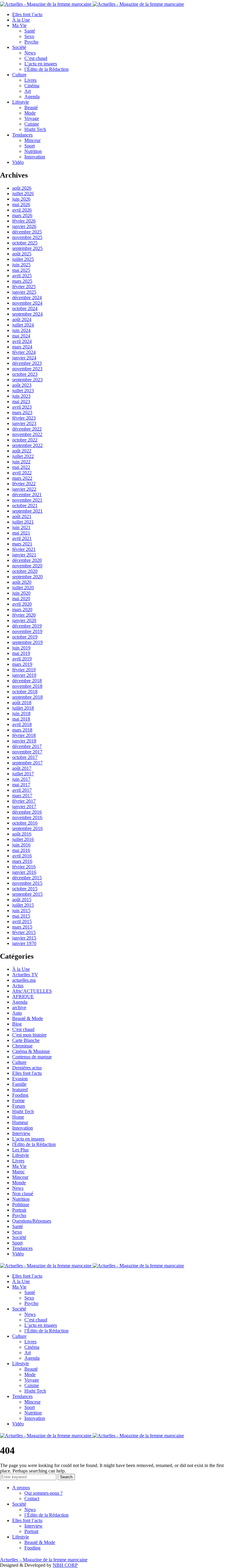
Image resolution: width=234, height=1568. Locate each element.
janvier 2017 (24, 806)
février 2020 (24, 615)
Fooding (20, 1095)
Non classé (22, 1193)
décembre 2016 (27, 812)
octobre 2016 (24, 823)
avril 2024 (22, 341)
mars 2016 (22, 861)
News (30, 52)
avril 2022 (22, 472)
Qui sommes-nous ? (43, 1493)
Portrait (19, 1210)
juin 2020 (21, 593)
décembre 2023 (27, 363)
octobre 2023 (24, 374)
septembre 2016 (27, 828)
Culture (19, 74)
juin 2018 (21, 713)
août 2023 (21, 385)
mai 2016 (21, 850)
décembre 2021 (27, 494)
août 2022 (21, 450)
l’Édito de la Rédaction (46, 69)
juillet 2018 (23, 708)
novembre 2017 (27, 751)
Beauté (31, 107)
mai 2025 (21, 270)
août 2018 (21, 702)
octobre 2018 (24, 691)
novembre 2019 (27, 631)
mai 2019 (21, 653)
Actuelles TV (25, 974)
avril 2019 (22, 658)
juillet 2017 (23, 773)
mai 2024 (21, 335)
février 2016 (24, 866)
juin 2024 (21, 330)
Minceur (32, 140)
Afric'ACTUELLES (32, 991)
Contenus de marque (32, 1056)
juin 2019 (21, 647)
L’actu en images (40, 63)
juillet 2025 (23, 259)
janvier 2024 (24, 357)
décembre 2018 (27, 680)
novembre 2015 (27, 883)
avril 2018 (22, 724)
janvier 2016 (24, 872)
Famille (19, 1084)
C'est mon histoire (29, 1034)
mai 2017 (21, 784)
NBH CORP (65, 1565)
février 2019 (24, 669)
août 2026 (21, 188)
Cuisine (31, 123)
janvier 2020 (24, 620)
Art (27, 91)
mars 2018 (22, 729)
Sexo (29, 36)
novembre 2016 (27, 817)
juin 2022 (21, 461)
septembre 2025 (27, 248)
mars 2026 (22, 215)
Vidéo (18, 162)
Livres (30, 80)
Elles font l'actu (27, 1073)
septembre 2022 (27, 445)
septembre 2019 (27, 642)
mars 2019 (22, 664)
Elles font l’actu (27, 14)
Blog (17, 1023)
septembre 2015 (27, 894)
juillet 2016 (23, 839)
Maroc (18, 1171)
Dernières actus (27, 1067)
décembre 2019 (27, 625)
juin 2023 (21, 396)
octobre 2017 (24, 757)
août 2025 (21, 253)
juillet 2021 (23, 521)
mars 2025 (22, 281)
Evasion (20, 1078)
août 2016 (21, 833)
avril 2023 (22, 407)
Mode (30, 113)
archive (19, 1007)
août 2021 (21, 516)
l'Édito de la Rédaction (34, 1144)
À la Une (21, 19)
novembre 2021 (27, 500)
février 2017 (24, 801)
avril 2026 (22, 210)
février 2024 (24, 352)
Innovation (34, 156)
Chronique (22, 1045)
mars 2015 (22, 926)
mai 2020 (21, 598)
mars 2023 (22, 412)
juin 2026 (21, 199)
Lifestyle (20, 102)
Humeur (20, 1122)
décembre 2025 (27, 231)
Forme (18, 1100)
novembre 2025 (27, 237)
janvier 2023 (24, 423)
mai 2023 (21, 401)
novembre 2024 (27, 303)
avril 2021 (22, 538)
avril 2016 (22, 855)
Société (19, 47)
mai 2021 (21, 532)
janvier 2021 (24, 554)
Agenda (32, 96)
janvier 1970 (24, 943)
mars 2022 (22, 478)
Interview (21, 1133)
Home (18, 1117)
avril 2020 (22, 604)
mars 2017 (22, 795)
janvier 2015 (24, 937)
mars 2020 (22, 609)
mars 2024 (22, 346)
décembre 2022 (27, 428)
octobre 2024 (24, 308)
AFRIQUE (23, 996)
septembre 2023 (27, 379)
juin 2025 (21, 264)
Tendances (22, 134)
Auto (17, 1013)
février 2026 (24, 220)
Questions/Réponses (31, 1221)
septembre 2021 (27, 511)
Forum (18, 1106)
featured (20, 1089)
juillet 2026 (23, 193)
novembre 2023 (27, 368)
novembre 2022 (27, 434)
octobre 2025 (24, 242)
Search (66, 1477)
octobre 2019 (24, 636)
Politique (20, 1204)
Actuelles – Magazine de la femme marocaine (43, 1559)
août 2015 (21, 899)
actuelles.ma (24, 980)
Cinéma (31, 85)
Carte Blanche (26, 1040)
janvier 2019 (24, 675)
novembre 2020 (27, 565)
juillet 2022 (23, 456)
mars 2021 (22, 543)
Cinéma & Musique (31, 1051)
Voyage (31, 118)
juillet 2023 (23, 390)
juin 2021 (21, 527)
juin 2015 (21, 910)
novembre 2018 (27, 686)
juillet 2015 (23, 905)
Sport (29, 145)
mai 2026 (21, 204)
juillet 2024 (23, 324)
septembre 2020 (27, 576)
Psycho (31, 41)
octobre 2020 (24, 571)
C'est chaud (23, 1029)
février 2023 (24, 418)
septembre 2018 (27, 697)
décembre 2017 (27, 746)
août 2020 (21, 582)
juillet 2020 (23, 587)
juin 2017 (21, 779)
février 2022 (24, 483)
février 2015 (24, 932)
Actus (17, 985)
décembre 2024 (27, 297)
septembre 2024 (27, 314)
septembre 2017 (27, 762)
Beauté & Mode (27, 1018)
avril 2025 (22, 275)
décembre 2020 (27, 560)
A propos (21, 1487)
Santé (29, 30)
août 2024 (21, 319)
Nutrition (33, 151)
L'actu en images (28, 1138)
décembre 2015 (27, 877)
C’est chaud (35, 58)
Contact (31, 1498)
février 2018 (24, 735)
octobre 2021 (24, 505)
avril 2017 (22, 790)
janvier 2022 (24, 489)
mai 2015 (21, 916)
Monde (19, 1182)
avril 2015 (22, 921)
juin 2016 (21, 844)
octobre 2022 (24, 439)
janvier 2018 (24, 740)
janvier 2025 (24, 292)
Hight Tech (35, 129)
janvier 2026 (24, 226)
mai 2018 (21, 719)
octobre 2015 (24, 888)
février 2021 (24, 549)
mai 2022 (21, 467)
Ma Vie (19, 25)
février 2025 (24, 286)
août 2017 (21, 768)
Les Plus (20, 1149)
